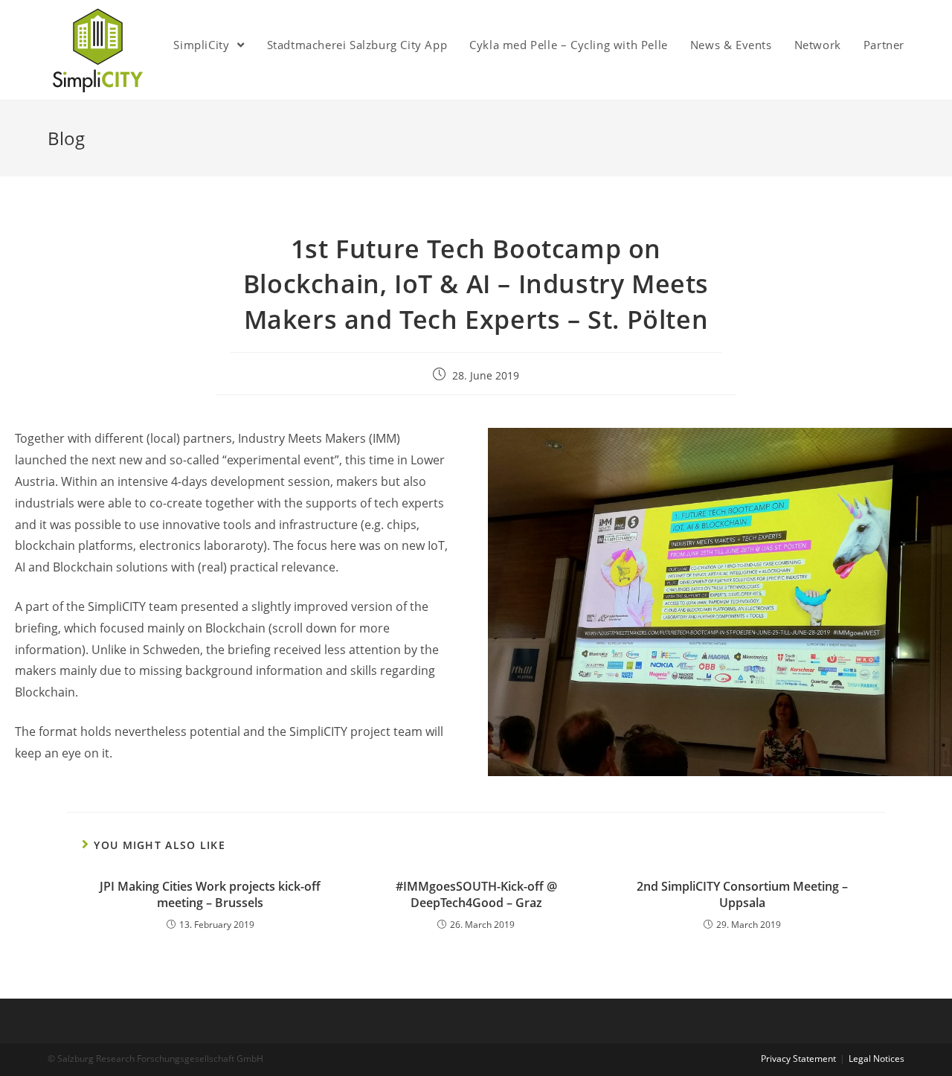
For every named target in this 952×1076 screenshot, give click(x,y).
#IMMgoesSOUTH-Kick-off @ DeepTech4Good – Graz (476, 894)
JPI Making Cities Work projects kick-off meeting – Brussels (210, 894)
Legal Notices (876, 1058)
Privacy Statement (798, 1058)
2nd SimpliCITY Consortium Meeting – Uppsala (742, 894)
